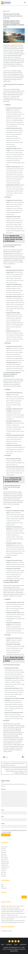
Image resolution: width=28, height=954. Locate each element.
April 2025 (3, 876)
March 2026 (4, 856)
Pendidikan (4, 888)
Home (2, 944)
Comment (3, 789)
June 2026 (3, 850)
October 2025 (4, 865)
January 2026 (4, 859)
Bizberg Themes (14, 950)
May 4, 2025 (6, 11)
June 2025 (3, 872)
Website (3, 823)
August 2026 (4, 847)
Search (3, 892)
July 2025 (3, 870)
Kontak (15, 944)
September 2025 (5, 867)
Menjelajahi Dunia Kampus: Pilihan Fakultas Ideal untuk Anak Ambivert (13, 764)
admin (6, 757)
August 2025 (4, 868)
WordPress (15, 949)
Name (2, 810)
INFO (2, 886)
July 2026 (3, 848)
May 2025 (3, 874)
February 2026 (4, 857)
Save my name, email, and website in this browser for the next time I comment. (14, 831)
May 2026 (3, 852)
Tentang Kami (23, 944)
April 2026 (3, 854)
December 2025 (5, 861)
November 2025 (5, 863)
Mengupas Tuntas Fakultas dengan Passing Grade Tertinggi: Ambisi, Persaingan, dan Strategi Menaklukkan (15, 771)
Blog (2, 884)
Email (2, 816)
